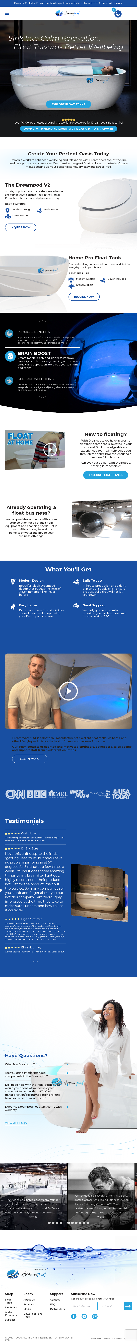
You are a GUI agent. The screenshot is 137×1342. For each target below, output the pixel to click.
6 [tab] (68, 1170)
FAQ (52, 1251)
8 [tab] (76, 1170)
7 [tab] (72, 1170)
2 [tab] (53, 1170)
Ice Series (11, 1254)
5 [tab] (64, 1170)
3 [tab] (57, 1170)
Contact (55, 1246)
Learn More (30, 759)
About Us (29, 1246)
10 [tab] (84, 1170)
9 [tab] (80, 1170)
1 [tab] (49, 1170)
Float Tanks (9, 1248)
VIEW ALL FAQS (16, 1070)
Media (27, 1256)
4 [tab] (61, 1170)
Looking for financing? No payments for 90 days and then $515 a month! (68, 129)
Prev (42, 321)
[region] (68, 1143)
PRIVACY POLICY (123, 1285)
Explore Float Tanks (106, 475)
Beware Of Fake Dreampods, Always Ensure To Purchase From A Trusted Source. (68, 3)
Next (42, 397)
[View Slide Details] (101, 1143)
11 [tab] (88, 1170)
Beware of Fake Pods (33, 1262)
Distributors (57, 1256)
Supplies (10, 1266)
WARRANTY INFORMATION (102, 1285)
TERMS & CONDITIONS (123, 1289)
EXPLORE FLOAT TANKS (68, 104)
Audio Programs (11, 1261)
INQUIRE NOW (21, 227)
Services (29, 1251)
